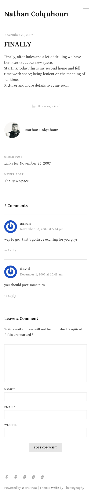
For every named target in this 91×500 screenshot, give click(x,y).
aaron (25, 223)
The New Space (16, 181)
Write (55, 488)
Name (9, 389)
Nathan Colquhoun (36, 14)
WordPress (29, 488)
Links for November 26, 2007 (27, 163)
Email (9, 407)
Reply (12, 250)
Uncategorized (49, 106)
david (25, 269)
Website (10, 425)
